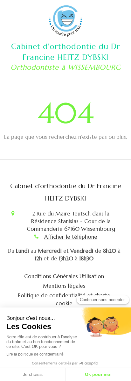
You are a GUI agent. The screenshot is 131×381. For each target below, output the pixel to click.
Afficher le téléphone (70, 236)
